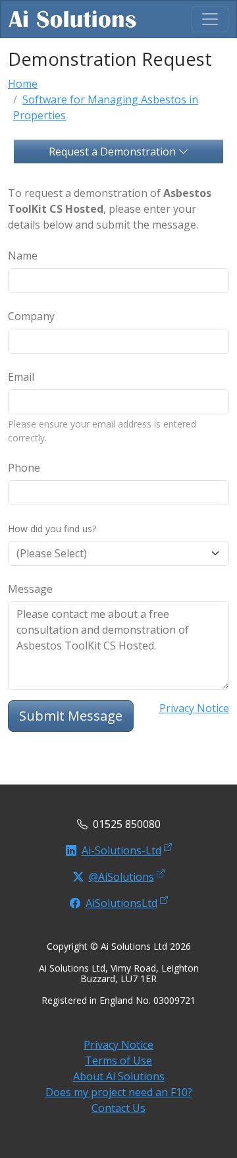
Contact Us (118, 1108)
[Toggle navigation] (210, 19)
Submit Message (70, 716)
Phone (24, 467)
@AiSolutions (121, 876)
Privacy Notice (194, 708)
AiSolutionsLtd (121, 903)
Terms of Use (118, 1060)
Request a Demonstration (113, 151)
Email (21, 377)
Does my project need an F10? (118, 1092)
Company (31, 316)
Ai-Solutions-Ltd (121, 850)
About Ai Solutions (119, 1076)
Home (23, 83)
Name (23, 255)
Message (30, 589)
